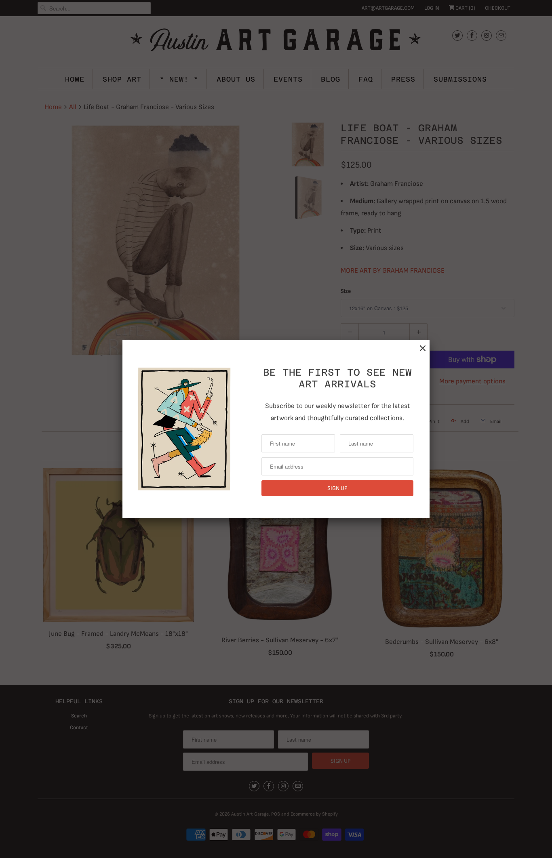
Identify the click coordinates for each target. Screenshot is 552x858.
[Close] (423, 348)
